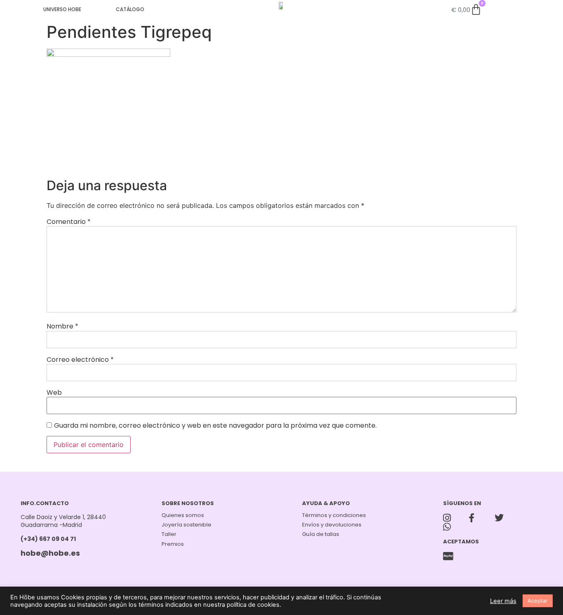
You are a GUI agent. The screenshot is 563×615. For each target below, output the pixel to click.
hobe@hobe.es (50, 553)
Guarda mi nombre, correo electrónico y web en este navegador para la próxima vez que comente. (215, 425)
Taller (169, 534)
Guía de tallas (320, 534)
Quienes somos (183, 515)
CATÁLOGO (130, 9)
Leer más (503, 601)
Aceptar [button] (538, 600)
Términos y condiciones (334, 515)
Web (54, 392)
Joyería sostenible (186, 525)
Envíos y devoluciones (331, 525)
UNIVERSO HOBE (62, 9)
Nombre (62, 326)
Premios (173, 544)
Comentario (69, 222)
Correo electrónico (80, 359)
